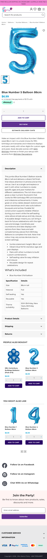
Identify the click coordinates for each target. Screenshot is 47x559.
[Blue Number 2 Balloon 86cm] (40, 356)
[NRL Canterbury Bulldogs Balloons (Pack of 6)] (19, 356)
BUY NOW (23, 124)
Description (24, 168)
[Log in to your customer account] (31, 9)
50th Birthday (27, 303)
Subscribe (24, 517)
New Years (21, 229)
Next (25, 451)
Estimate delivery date (23, 130)
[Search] (42, 14)
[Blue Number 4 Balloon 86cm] (40, 415)
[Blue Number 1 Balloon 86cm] (19, 415)
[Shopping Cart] (39, 9)
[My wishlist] (35, 9)
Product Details (24, 318)
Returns (24, 334)
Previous (22, 451)
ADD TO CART (23, 118)
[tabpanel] (23, 50)
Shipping (24, 326)
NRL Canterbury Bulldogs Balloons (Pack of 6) (12, 370)
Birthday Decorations (23, 154)
